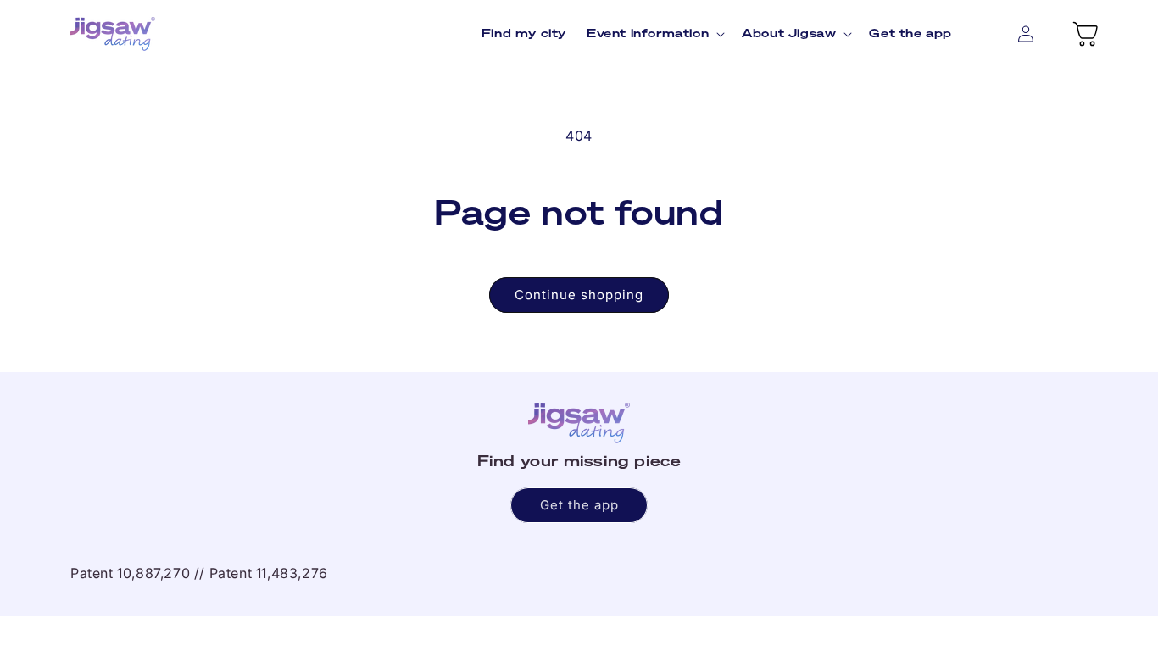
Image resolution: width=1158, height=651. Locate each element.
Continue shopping (579, 295)
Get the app (579, 505)
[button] (654, 33)
